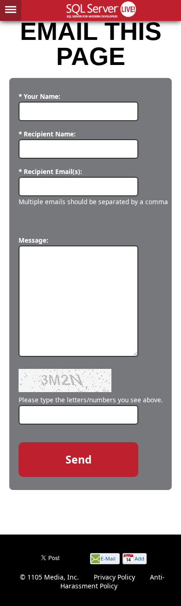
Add (139, 558)
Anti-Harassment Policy (112, 581)
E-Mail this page (108, 559)
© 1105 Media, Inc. (49, 577)
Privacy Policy (114, 577)
